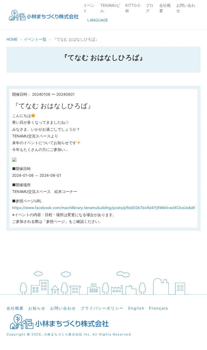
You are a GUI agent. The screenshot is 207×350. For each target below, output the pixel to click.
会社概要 (165, 8)
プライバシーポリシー (102, 308)
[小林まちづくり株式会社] (42, 16)
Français (158, 308)
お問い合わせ (185, 8)
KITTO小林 (132, 8)
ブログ (149, 8)
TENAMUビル (110, 8)
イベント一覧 (35, 39)
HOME (12, 39)
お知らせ (37, 308)
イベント (89, 8)
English (136, 308)
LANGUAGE (97, 20)
